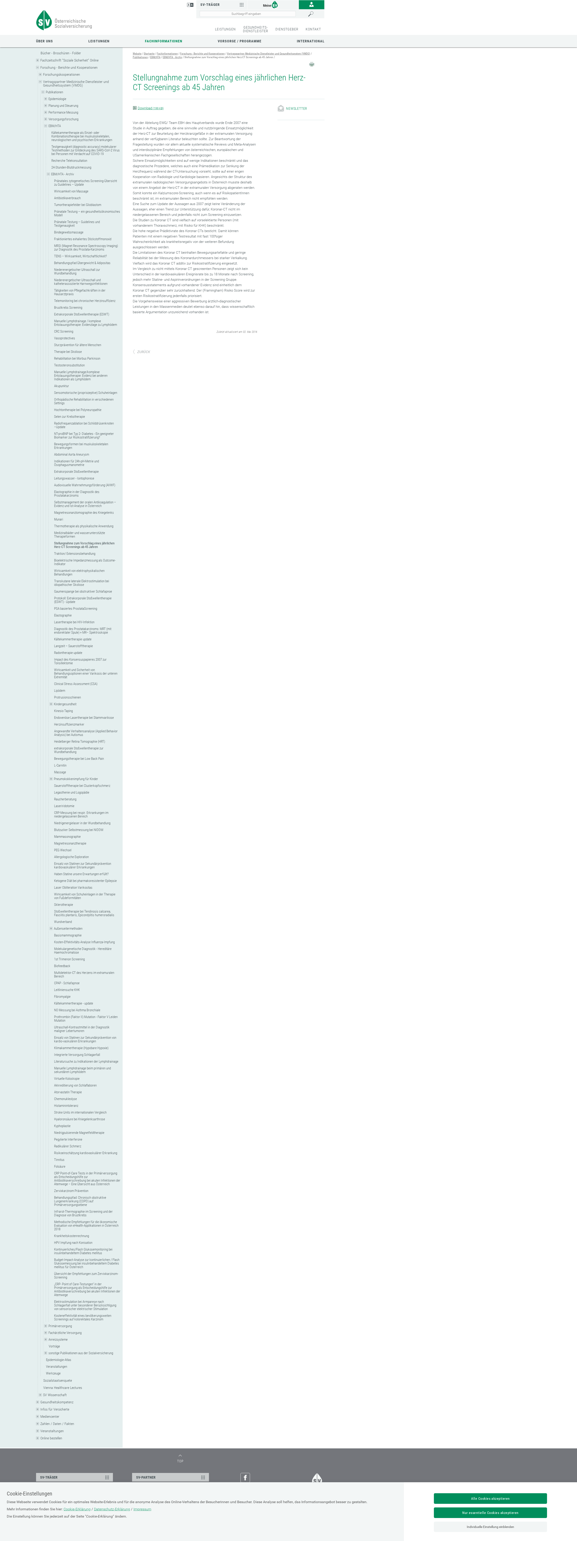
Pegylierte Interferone (68, 1139)
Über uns (44, 41)
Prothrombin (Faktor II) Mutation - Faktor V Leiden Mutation (86, 1019)
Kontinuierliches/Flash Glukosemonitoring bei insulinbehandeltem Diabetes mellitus (83, 1251)
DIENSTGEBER (286, 29)
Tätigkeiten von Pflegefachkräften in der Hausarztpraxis (79, 292)
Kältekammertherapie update (73, 639)
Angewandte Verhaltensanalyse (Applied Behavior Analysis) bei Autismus (86, 733)
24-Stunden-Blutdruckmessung (71, 167)
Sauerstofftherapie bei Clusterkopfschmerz (82, 786)
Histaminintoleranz (66, 1106)
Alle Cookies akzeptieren (490, 1498)
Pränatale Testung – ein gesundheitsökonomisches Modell (87, 213)
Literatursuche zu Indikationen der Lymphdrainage (86, 1061)
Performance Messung (63, 112)
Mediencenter (49, 1416)
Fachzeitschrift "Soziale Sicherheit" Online (69, 60)
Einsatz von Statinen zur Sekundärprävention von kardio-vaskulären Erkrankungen (85, 1039)
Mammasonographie (67, 837)
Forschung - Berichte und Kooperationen (69, 67)
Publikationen (54, 92)
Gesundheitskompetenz (56, 1402)
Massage (60, 772)
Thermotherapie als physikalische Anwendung (83, 526)
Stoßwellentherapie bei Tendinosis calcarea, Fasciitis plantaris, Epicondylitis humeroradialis (84, 913)
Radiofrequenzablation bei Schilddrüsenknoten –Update (84, 425)
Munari (58, 519)
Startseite (149, 53)
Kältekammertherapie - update (73, 1003)
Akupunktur (61, 386)
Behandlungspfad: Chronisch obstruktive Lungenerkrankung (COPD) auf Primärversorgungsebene (80, 1201)
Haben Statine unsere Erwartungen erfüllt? (81, 874)
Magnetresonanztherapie (70, 843)
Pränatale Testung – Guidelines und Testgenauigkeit (77, 224)
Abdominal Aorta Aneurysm (71, 454)
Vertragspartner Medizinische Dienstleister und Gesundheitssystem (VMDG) (76, 83)
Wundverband (63, 922)
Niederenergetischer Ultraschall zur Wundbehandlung (77, 271)
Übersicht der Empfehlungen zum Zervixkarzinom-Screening (86, 1275)
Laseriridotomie (64, 806)
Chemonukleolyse (65, 1099)
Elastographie (63, 615)
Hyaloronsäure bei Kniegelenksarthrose (79, 1119)
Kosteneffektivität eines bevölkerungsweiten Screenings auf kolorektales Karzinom (82, 1317)
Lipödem (59, 691)
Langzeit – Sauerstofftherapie (73, 646)
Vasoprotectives (64, 338)
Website (137, 53)
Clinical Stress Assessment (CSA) (75, 684)
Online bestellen (51, 1438)
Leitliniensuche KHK (67, 990)
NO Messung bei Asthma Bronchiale (77, 1010)
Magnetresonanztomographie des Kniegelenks (84, 513)
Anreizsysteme (58, 1340)
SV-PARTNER (146, 1477)
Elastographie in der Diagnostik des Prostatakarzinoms (76, 494)
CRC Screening (63, 331)
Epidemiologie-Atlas (58, 1360)
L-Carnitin (60, 765)
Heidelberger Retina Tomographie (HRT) (79, 742)
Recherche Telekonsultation (69, 161)
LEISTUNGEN (225, 29)
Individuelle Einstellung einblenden (490, 1527)
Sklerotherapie (63, 905)
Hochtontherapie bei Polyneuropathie (77, 410)
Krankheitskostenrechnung (71, 1236)
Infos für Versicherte (54, 1409)
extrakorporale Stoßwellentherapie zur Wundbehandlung (78, 750)
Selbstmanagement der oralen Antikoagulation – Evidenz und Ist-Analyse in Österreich (85, 504)
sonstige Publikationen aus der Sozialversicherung (80, 1353)
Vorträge (54, 1346)
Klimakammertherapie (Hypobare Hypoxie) (81, 1048)
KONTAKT (313, 29)
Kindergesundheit (65, 704)
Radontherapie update (68, 653)
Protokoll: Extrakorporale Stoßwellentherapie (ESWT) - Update (83, 600)
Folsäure (59, 1166)
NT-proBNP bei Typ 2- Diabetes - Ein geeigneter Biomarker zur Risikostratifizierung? (84, 435)
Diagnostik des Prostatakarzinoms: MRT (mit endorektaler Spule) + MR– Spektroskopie (82, 631)
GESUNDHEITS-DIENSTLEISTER (255, 29)
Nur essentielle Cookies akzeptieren (490, 1513)
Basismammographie (68, 935)
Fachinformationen (163, 41)
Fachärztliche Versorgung (65, 1333)
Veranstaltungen (56, 1367)
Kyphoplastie (62, 1126)
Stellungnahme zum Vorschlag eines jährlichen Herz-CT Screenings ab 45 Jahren (84, 545)
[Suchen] (315, 14)
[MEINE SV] (273, 4)
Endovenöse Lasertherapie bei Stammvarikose (84, 718)
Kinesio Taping (63, 711)
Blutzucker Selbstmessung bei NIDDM (78, 830)
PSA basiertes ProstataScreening (75, 609)
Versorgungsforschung (63, 119)
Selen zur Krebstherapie (69, 417)
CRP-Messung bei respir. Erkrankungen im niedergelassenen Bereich (81, 814)
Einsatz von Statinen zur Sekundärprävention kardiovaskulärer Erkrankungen (82, 865)
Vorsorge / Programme (239, 41)
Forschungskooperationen (61, 74)
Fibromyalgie (62, 997)
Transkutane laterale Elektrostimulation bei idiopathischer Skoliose (81, 583)
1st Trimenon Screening (69, 959)
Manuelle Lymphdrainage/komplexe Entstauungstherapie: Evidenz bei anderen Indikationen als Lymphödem (81, 375)
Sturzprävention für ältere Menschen (77, 345)
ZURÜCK (143, 352)
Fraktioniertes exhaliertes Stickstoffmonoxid (82, 239)
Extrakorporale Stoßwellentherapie (76, 472)
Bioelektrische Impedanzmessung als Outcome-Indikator (85, 562)
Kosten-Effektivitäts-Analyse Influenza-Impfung (84, 942)
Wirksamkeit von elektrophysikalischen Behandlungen (79, 572)
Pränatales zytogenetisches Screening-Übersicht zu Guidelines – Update (85, 183)
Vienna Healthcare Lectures (62, 1388)
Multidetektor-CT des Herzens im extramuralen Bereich (84, 974)
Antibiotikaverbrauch (67, 198)
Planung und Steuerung (63, 106)
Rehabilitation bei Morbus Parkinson (77, 358)
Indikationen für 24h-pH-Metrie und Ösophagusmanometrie (76, 463)
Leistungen (99, 41)
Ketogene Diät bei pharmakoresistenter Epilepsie (85, 881)
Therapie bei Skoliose (68, 352)
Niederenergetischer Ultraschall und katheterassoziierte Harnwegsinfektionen (81, 282)
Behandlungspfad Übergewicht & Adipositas (82, 263)
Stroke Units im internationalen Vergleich (80, 1112)
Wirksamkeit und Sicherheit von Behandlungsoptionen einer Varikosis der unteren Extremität (85, 673)
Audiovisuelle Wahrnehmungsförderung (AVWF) (84, 485)
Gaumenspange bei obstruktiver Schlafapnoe (83, 591)
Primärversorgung (60, 1326)
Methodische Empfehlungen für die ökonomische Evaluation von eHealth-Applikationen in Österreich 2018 (86, 1225)
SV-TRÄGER (48, 1477)
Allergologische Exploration (71, 857)
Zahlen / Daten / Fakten (57, 1424)
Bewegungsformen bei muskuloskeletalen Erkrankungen (81, 446)
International (311, 41)
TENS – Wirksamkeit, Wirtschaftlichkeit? (80, 256)
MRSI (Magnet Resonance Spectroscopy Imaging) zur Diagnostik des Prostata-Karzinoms (86, 247)
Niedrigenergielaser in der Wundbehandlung (82, 823)
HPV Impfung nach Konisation (73, 1243)
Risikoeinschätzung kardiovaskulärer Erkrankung (85, 1153)
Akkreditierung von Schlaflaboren (75, 1085)
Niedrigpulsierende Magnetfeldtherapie (79, 1133)
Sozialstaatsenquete (57, 1380)
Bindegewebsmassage (68, 232)
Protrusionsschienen (67, 697)
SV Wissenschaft (55, 1395)
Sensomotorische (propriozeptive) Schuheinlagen (85, 393)
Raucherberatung (65, 799)
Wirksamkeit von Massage (71, 191)
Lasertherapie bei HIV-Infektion (74, 622)
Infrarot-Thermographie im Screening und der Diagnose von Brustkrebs (83, 1213)
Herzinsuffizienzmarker (69, 724)
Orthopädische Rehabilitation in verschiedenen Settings (84, 401)
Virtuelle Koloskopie (67, 1079)
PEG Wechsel (62, 850)
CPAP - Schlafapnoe (67, 983)
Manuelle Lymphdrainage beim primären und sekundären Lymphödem (82, 1070)
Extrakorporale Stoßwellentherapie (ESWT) (81, 314)
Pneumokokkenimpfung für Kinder (76, 779)
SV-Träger (210, 4)
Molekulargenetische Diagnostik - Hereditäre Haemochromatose (83, 950)
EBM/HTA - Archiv (62, 174)
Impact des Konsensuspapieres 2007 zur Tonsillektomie (80, 661)
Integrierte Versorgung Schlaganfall (77, 1055)
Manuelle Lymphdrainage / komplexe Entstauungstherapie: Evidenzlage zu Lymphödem (85, 323)
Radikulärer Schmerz (67, 1146)
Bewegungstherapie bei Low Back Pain (79, 759)
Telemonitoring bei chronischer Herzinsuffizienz (84, 301)
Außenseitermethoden (68, 929)
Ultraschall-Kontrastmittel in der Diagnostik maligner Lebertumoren (82, 1029)
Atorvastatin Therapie (68, 1092)
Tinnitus (59, 1160)
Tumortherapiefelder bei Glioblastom (77, 205)
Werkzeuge (53, 1373)
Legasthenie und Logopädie (71, 792)
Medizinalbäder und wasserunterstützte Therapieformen (79, 535)
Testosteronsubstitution (69, 365)
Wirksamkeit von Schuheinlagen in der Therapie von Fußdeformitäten (84, 896)
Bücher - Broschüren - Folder (61, 53)
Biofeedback (62, 966)
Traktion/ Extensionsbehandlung (74, 554)
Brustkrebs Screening (68, 308)
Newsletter (296, 108)
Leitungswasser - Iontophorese (74, 478)
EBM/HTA (54, 126)
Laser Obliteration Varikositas (73, 888)
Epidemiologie (57, 99)
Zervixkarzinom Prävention (71, 1191)
